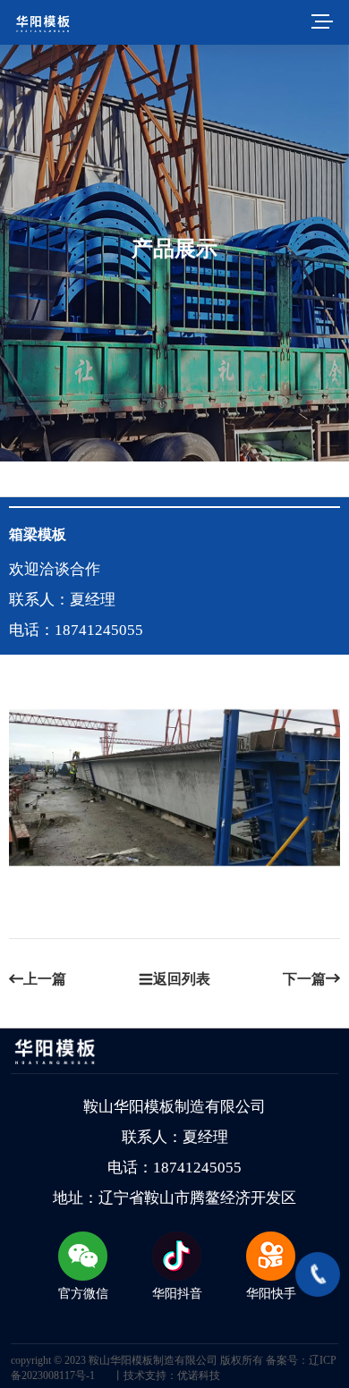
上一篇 (44, 978)
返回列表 (181, 978)
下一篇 (304, 978)
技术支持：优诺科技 (171, 1375)
